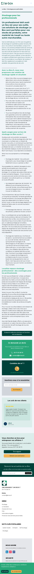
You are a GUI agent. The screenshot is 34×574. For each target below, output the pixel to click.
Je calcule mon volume (17, 372)
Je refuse (5, 571)
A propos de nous (7, 509)
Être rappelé (17, 451)
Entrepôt (15, 527)
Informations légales (7, 513)
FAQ (3, 511)
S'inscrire (28, 473)
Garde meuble (7, 527)
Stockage (4, 504)
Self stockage (23, 527)
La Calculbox (5, 506)
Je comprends (16, 571)
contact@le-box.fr (18, 355)
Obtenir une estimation (17, 456)
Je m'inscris (16, 389)
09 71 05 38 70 (18, 352)
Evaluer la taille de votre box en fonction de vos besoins (17, 333)
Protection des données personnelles (12, 515)
